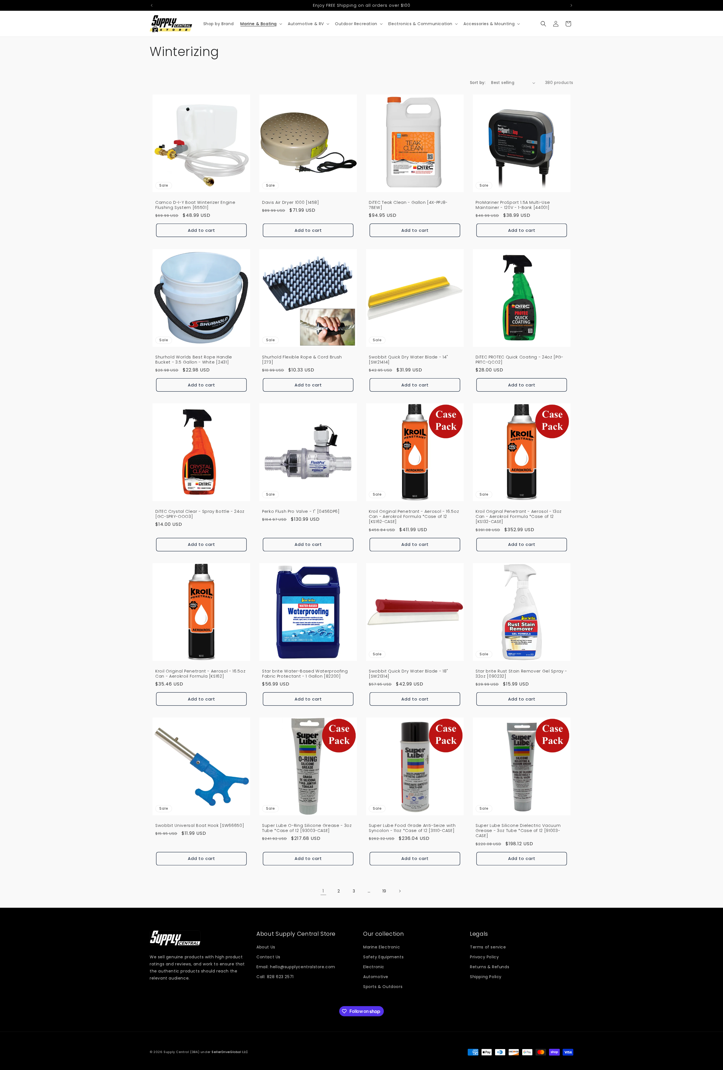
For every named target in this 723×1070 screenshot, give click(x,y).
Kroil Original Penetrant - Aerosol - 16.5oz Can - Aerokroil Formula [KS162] (200, 674)
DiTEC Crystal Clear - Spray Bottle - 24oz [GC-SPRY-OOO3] (200, 514)
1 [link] (323, 891)
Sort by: (477, 82)
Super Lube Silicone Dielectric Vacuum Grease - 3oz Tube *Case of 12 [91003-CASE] (518, 830)
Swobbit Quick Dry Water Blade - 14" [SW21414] (408, 359)
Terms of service (488, 947)
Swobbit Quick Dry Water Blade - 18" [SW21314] (408, 674)
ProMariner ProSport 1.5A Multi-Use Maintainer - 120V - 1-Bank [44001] (513, 205)
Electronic (373, 967)
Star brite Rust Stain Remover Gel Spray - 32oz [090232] (521, 674)
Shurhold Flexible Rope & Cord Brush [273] (302, 359)
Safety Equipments (383, 957)
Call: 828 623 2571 (275, 977)
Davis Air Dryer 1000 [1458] (290, 202)
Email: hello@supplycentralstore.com (295, 967)
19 (384, 891)
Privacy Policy (484, 957)
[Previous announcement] (151, 5)
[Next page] (399, 891)
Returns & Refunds (489, 967)
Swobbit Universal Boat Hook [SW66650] (199, 825)
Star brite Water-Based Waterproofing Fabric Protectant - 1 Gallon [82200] (305, 674)
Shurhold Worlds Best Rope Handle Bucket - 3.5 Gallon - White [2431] (193, 359)
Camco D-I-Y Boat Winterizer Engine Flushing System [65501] (195, 205)
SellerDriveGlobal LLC (230, 1052)
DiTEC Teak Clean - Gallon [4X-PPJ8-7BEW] (408, 205)
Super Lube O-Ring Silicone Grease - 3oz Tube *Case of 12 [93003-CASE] (307, 828)
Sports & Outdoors (382, 987)
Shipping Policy (486, 977)
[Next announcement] (571, 5)
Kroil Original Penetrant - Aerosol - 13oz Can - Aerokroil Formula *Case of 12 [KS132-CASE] (519, 516)
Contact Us (268, 957)
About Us (265, 947)
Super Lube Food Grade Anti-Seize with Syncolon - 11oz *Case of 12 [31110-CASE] (412, 828)
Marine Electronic (381, 947)
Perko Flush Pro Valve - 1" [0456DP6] (301, 511)
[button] (260, 24)
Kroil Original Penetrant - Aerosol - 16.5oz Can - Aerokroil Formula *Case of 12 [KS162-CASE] (414, 516)
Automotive (375, 977)
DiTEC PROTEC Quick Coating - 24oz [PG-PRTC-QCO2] (519, 359)
